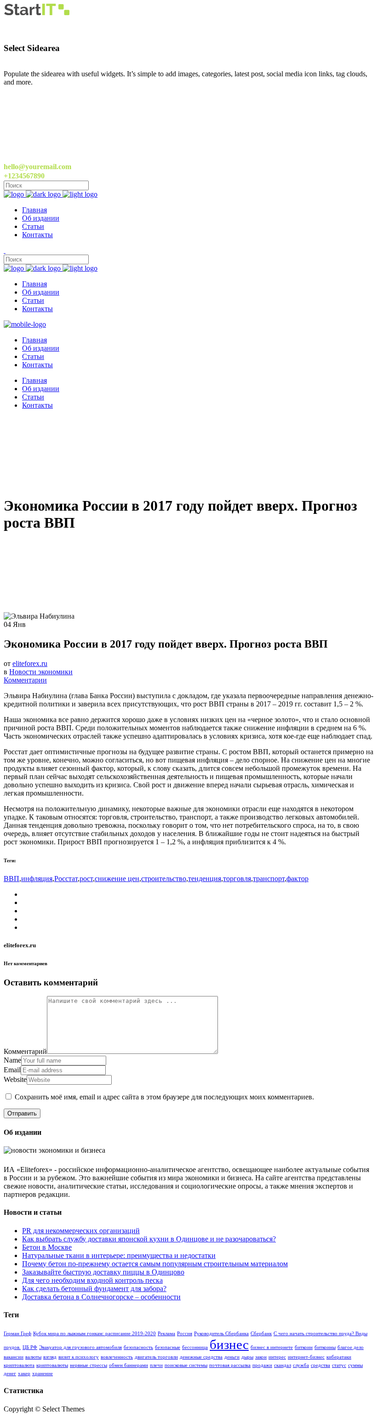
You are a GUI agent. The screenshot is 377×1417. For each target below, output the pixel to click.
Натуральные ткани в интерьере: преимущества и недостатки (119, 1255)
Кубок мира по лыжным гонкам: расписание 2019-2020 (94, 1333)
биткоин (304, 1347)
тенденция (204, 878)
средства (320, 1365)
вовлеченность (117, 1357)
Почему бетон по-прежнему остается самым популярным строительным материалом (155, 1264)
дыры (247, 1357)
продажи (262, 1365)
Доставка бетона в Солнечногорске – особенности (101, 1297)
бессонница (195, 1347)
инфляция (36, 878)
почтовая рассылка (230, 1365)
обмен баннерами (128, 1365)
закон (261, 1357)
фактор (297, 878)
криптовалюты (52, 1365)
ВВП (11, 878)
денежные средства (201, 1357)
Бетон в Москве (47, 1247)
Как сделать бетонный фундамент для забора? (94, 1288)
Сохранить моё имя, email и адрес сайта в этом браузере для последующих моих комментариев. (164, 1097)
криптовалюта (19, 1365)
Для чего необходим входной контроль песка (92, 1280)
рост (86, 878)
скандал (282, 1365)
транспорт (269, 878)
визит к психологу (78, 1357)
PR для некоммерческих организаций (81, 1231)
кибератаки (338, 1357)
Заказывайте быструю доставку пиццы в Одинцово (103, 1272)
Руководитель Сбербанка (221, 1333)
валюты (33, 1357)
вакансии (13, 1357)
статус (339, 1365)
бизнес (229, 1344)
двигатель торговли (156, 1357)
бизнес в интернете (272, 1347)
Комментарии (25, 680)
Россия (184, 1333)
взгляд (50, 1357)
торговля (237, 878)
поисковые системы (186, 1365)
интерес (277, 1357)
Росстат (66, 878)
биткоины (325, 1347)
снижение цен (117, 878)
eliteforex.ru (29, 663)
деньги (232, 1357)
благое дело (350, 1347)
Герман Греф (17, 1333)
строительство (163, 878)
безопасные (167, 1347)
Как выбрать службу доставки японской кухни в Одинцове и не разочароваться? (149, 1239)
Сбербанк (261, 1333)
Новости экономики (41, 672)
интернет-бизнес (306, 1357)
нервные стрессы (88, 1365)
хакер (24, 1373)
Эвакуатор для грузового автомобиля (80, 1347)
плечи (156, 1365)
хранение (42, 1373)
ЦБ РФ (30, 1347)
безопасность (138, 1347)
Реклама (166, 1333)
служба (301, 1365)
